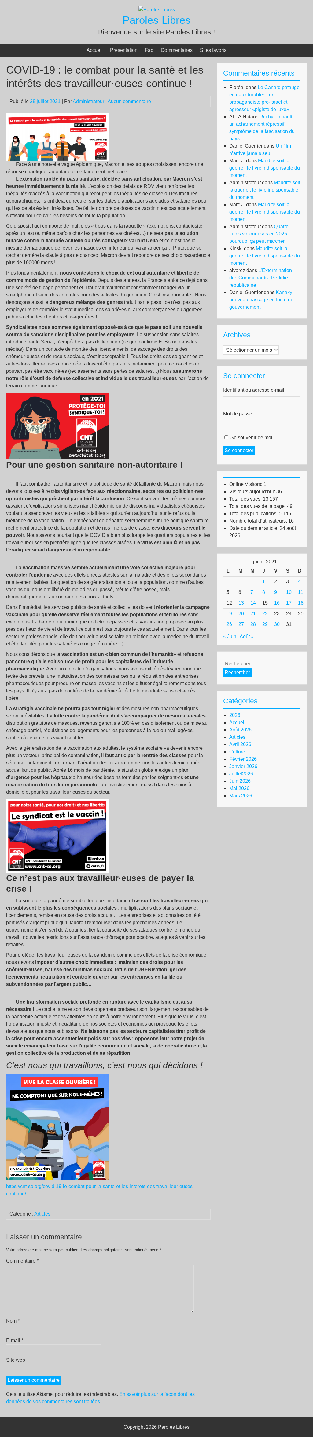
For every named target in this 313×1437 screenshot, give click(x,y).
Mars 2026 (240, 795)
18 (301, 602)
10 (289, 592)
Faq (149, 50)
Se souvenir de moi (251, 437)
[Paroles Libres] (156, 9)
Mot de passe (237, 413)
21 (253, 613)
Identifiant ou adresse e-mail (253, 390)
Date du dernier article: (254, 528)
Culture (237, 751)
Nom (13, 1321)
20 (241, 613)
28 (253, 624)
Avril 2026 (240, 744)
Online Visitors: (246, 484)
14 (253, 602)
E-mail (14, 1340)
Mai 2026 (239, 788)
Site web (15, 1360)
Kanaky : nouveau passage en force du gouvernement (262, 300)
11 (300, 592)
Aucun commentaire (129, 101)
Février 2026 (243, 759)
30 (277, 624)
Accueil (95, 50)
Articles (42, 1213)
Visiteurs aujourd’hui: (252, 491)
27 (241, 624)
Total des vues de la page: (258, 506)
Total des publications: (254, 513)
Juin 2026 (240, 781)
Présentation (124, 50)
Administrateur (88, 101)
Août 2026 (240, 729)
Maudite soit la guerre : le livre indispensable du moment (264, 168)
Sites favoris (213, 50)
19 (229, 613)
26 (229, 624)
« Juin (229, 636)
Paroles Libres (157, 20)
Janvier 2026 (243, 766)
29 (265, 624)
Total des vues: (246, 498)
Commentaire (22, 1260)
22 (265, 613)
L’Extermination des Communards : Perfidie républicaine (260, 278)
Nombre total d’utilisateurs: (258, 520)
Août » (247, 636)
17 (289, 602)
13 (241, 602)
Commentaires (177, 50)
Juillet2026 (241, 773)
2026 (234, 715)
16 (277, 602)
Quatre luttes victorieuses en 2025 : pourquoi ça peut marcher (259, 234)
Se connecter (239, 450)
